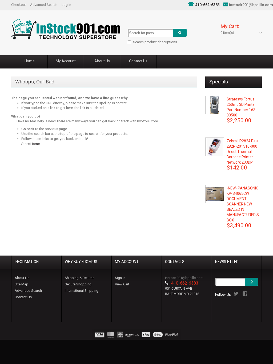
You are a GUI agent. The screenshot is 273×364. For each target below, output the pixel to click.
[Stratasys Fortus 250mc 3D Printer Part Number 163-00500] (214, 105)
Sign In (120, 278)
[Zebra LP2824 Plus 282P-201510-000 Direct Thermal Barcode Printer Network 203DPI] (214, 146)
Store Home (30, 144)
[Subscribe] (251, 282)
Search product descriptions (155, 42)
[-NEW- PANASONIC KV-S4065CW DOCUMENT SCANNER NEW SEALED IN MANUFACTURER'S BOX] (214, 194)
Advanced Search (43, 5)
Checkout (18, 5)
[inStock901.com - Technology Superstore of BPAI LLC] (65, 28)
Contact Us (23, 297)
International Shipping (81, 291)
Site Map (21, 284)
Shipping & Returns (79, 278)
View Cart (122, 284)
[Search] (180, 33)
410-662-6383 (207, 5)
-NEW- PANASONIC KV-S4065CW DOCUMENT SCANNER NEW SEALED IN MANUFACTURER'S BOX (243, 204)
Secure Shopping (78, 284)
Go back (27, 129)
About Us (22, 278)
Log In (66, 5)
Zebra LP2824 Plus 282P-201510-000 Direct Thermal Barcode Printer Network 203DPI (242, 151)
